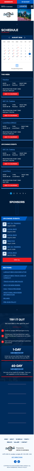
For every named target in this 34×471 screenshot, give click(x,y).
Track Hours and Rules (13, 281)
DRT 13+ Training (9, 101)
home (6, 439)
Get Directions (17, 457)
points (27, 439)
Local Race (7, 171)
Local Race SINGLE (9, 123)
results (10, 442)
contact (24, 442)
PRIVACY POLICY (22, 467)
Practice (6, 80)
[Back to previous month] (9, 37)
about (12, 439)
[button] (8, 193)
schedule (19, 439)
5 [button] (23, 193)
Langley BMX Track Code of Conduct (14, 277)
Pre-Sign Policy (9, 302)
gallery (17, 442)
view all (17, 260)
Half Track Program (12, 289)
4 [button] (20, 193)
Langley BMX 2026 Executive (14, 272)
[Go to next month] (25, 37)
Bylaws (6, 298)
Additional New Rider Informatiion (12, 294)
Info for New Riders (11, 285)
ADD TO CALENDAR (11, 94)
